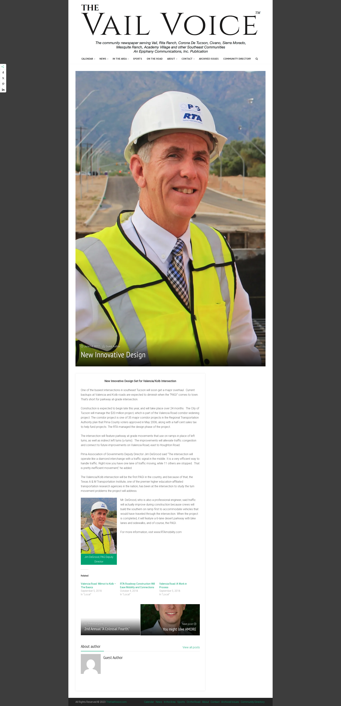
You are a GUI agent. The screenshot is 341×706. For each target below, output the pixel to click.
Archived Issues (209, 58)
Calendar (87, 58)
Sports (137, 58)
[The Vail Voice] (170, 27)
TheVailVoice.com (116, 701)
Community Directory (237, 58)
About (171, 58)
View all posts (191, 647)
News (102, 58)
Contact (187, 58)
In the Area (120, 58)
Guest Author (113, 346)
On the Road (155, 58)
